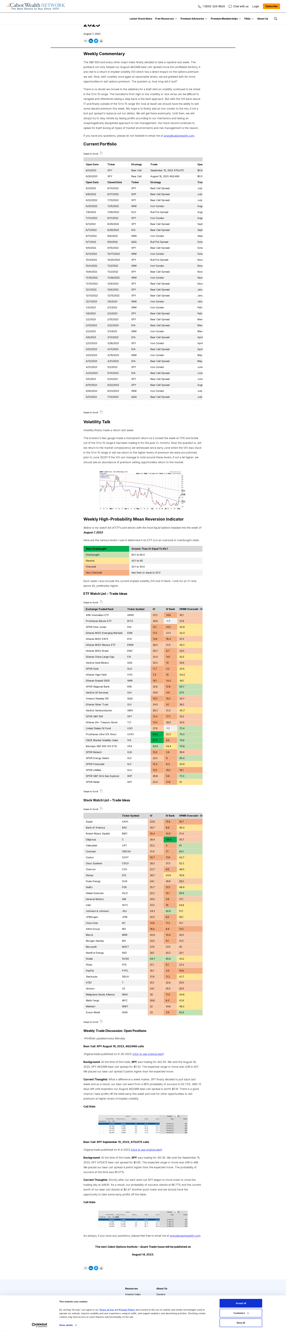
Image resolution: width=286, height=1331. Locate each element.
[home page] (36, 6)
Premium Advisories (192, 18)
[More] (176, 19)
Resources (131, 1288)
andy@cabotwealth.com (179, 135)
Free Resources (164, 18)
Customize (239, 1313)
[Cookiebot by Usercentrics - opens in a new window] (40, 1325)
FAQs (247, 18)
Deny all (241, 1322)
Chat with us (240, 6)
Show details (66, 1325)
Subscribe (271, 6)
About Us (262, 18)
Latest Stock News (141, 18)
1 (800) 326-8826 (214, 6)
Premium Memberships (224, 18)
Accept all (241, 1303)
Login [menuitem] (255, 6)
